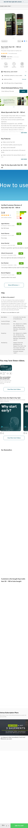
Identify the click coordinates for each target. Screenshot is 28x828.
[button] (9, 53)
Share (19, 41)
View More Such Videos (14, 389)
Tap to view (24, 79)
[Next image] (25, 23)
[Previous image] (2, 23)
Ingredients (4, 41)
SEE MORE (24, 132)
